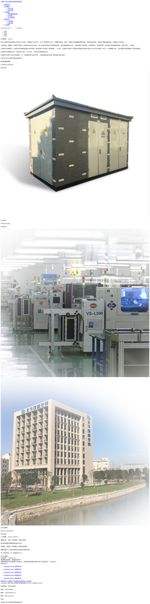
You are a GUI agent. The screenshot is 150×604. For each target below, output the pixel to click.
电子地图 (10, 10)
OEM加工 (11, 15)
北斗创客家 (11, 17)
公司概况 (7, 6)
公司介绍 (10, 8)
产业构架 (7, 12)
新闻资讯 (22, 581)
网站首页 (7, 4)
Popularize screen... (12, 566)
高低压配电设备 (12, 14)
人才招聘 (7, 25)
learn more (4, 67)
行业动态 (10, 23)
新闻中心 (7, 19)
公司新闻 (10, 21)
